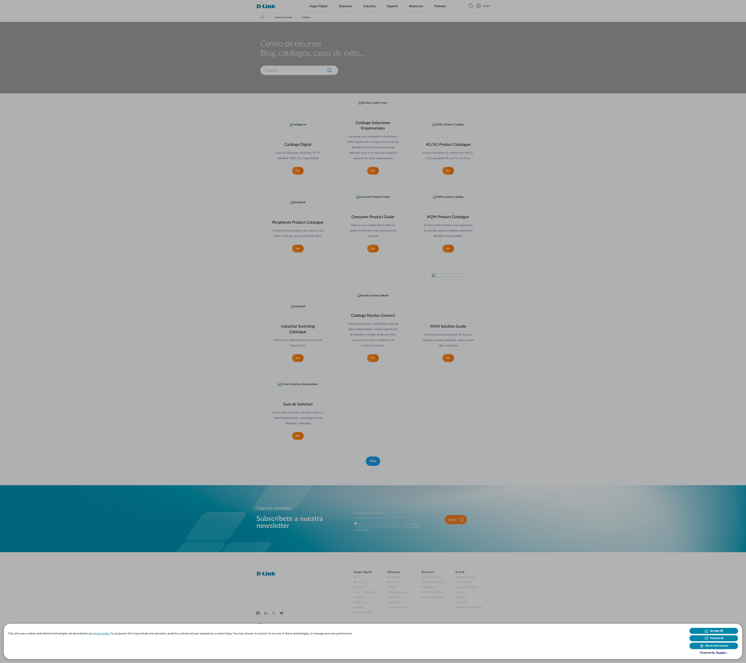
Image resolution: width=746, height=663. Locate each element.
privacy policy (101, 633)
